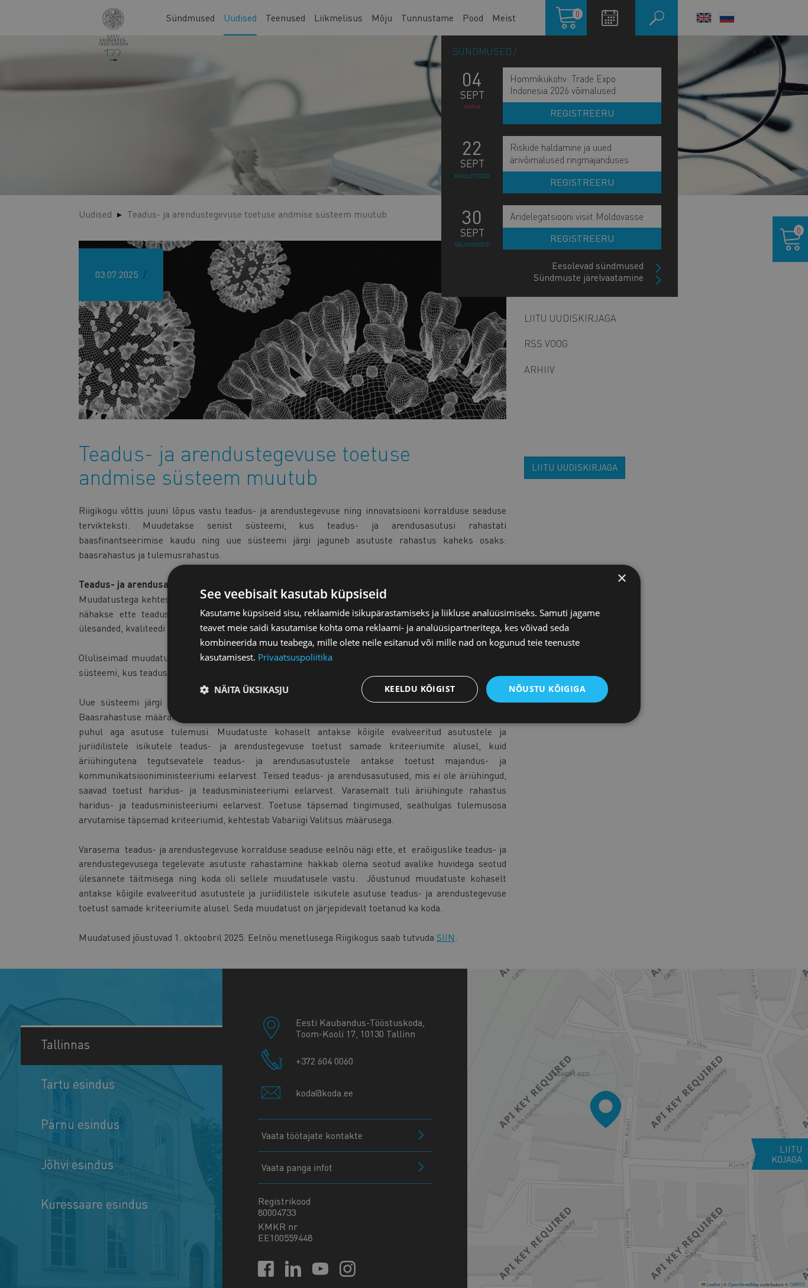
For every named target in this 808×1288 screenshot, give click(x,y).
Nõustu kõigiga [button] (547, 688)
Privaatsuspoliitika (295, 657)
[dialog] (404, 644)
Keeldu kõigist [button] (419, 688)
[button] (244, 689)
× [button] (621, 578)
